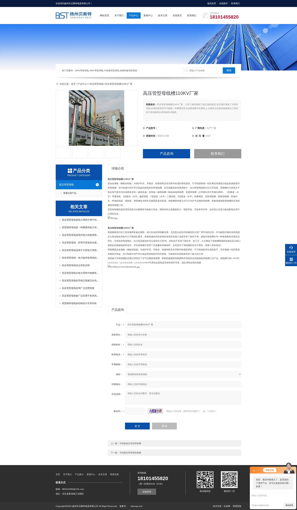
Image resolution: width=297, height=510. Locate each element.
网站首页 (104, 15)
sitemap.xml (136, 506)
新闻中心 (148, 15)
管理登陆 (237, 506)
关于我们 (119, 15)
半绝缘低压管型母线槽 (130, 443)
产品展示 (79, 474)
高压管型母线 (97, 84)
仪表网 (227, 506)
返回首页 (211, 3)
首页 (73, 84)
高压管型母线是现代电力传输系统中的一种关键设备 (80, 235)
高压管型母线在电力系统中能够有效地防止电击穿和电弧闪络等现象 (80, 273)
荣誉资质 (114, 474)
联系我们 (235, 3)
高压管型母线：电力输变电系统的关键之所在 (80, 257)
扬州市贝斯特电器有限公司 (77, 3)
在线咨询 (146, 491)
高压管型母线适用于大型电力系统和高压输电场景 (80, 250)
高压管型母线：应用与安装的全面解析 (80, 242)
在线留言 (223, 3)
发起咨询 (289, 505)
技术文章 (162, 15)
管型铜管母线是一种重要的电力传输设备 (80, 227)
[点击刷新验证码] (155, 411)
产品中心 (133, 15)
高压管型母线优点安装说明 (76, 265)
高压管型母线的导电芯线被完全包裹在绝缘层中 (80, 280)
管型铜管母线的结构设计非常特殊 (79, 303)
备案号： (123, 506)
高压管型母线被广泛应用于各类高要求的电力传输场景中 (80, 295)
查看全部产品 (69, 193)
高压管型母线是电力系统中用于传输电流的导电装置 (80, 219)
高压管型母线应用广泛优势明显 (78, 288)
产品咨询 (166, 154)
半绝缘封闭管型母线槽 (130, 452)
